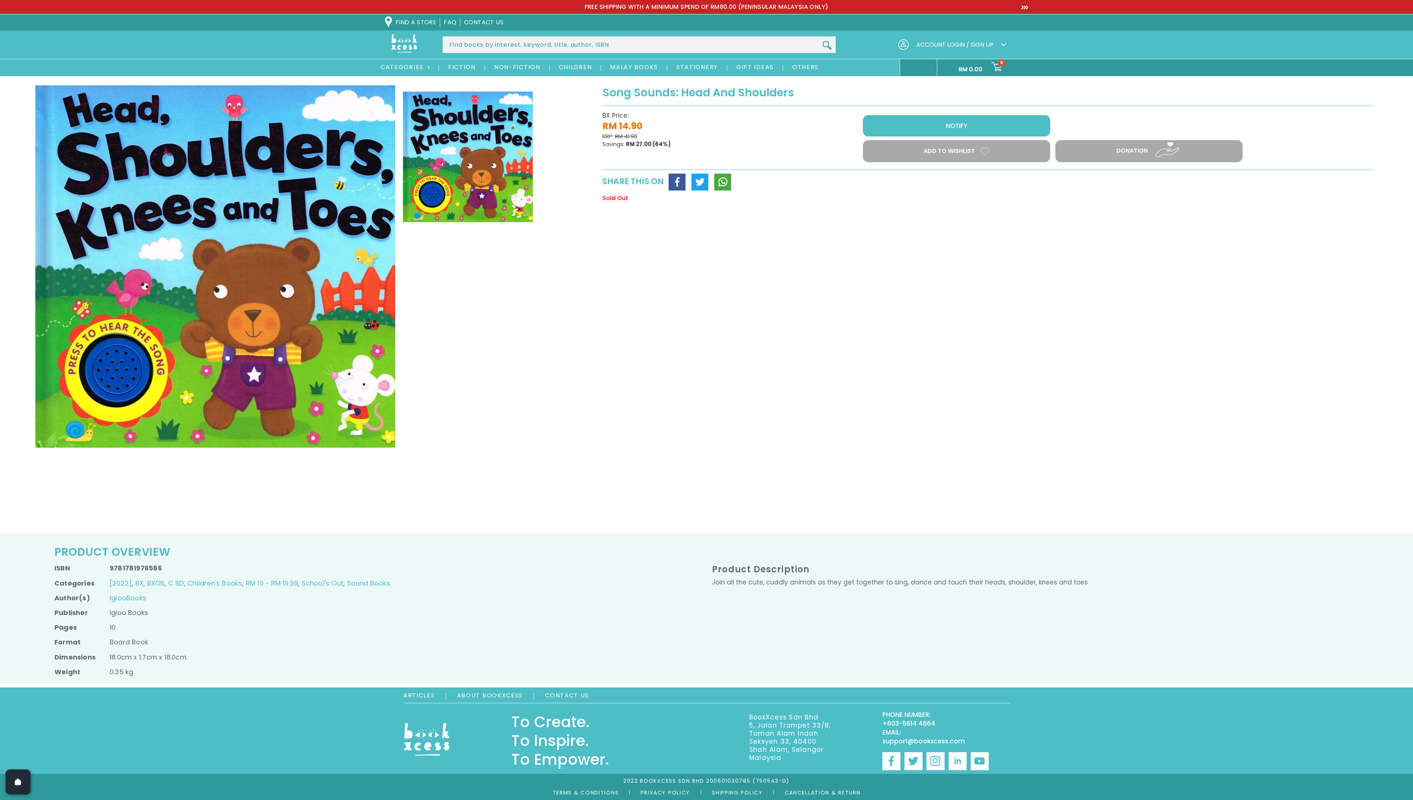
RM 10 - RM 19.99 (272, 583)
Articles (419, 695)
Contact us (484, 22)
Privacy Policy (665, 792)
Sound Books (368, 583)
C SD (176, 583)
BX (139, 583)
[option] (522, 7)
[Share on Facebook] (677, 182)
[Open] (18, 781)
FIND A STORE (416, 22)
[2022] (121, 583)
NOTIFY (956, 125)
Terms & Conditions (586, 792)
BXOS (156, 583)
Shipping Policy (737, 792)
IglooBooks (128, 597)
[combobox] (639, 44)
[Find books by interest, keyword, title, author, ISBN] (827, 45)
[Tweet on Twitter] (699, 182)
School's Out (323, 583)
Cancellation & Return (823, 792)
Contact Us (567, 695)
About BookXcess (490, 695)
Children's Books (214, 583)
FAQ (450, 22)
